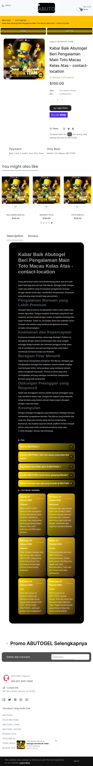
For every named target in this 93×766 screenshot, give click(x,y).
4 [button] (49, 223)
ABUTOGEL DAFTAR (11, 729)
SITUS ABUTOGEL (10, 720)
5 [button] (51, 223)
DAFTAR (70, 31)
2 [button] (43, 223)
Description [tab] (15, 236)
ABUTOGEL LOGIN (10, 724)
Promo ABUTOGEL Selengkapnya (48, 643)
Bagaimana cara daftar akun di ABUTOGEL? (40, 467)
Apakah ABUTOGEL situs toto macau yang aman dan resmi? (44, 456)
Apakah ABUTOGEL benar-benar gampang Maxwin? (44, 475)
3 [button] (46, 223)
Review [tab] (33, 236)
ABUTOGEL (6, 20)
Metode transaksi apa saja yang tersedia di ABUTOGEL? (46, 483)
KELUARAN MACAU (16, 215)
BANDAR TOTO (46, 215)
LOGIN (23, 31)
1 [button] (41, 223)
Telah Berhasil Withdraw (35, 741)
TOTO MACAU (20, 20)
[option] (15, 201)
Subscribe (82, 657)
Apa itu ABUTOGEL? (29, 447)
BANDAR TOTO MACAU (13, 748)
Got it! (76, 761)
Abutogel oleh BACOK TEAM (37, 744)
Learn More (24, 763)
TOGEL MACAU (9, 743)
